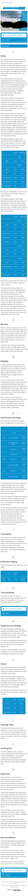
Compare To (15, 8)
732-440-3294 (15, 883)
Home (5, 8)
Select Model (9, 8)
